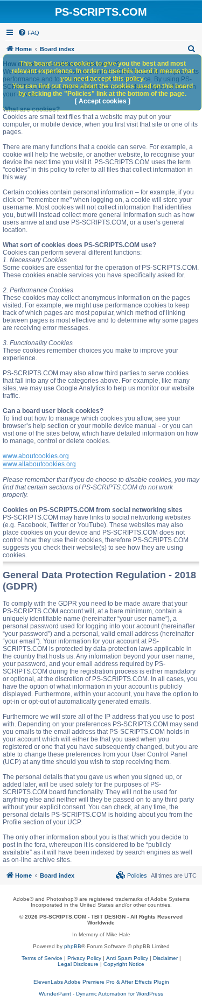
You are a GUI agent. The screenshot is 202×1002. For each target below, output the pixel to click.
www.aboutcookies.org (36, 456)
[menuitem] (28, 32)
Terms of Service (42, 958)
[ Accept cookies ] (102, 101)
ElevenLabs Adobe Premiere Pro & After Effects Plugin (101, 982)
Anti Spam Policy (127, 958)
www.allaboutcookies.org (39, 464)
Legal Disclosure (78, 964)
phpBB (72, 946)
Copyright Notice (123, 964)
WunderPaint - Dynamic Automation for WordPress (101, 994)
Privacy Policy (84, 958)
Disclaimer (165, 958)
